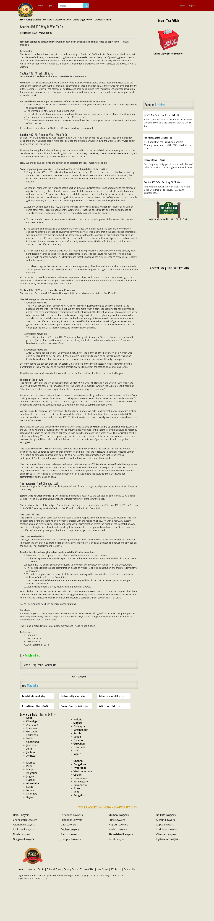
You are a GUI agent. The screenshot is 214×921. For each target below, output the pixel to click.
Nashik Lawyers (118, 829)
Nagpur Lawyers (118, 824)
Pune (29, 766)
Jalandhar (32, 745)
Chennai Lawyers (166, 834)
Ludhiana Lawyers (167, 829)
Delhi (29, 717)
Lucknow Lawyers (23, 829)
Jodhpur (31, 752)
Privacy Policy (71, 869)
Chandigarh (33, 721)
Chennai (78, 761)
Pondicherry (80, 781)
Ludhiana (78, 750)
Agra (29, 748)
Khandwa (31, 793)
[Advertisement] (168, 78)
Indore (30, 790)
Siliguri (77, 723)
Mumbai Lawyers (119, 815)
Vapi (76, 792)
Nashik (30, 780)
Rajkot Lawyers (70, 834)
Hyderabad (79, 767)
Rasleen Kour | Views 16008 (37, 32)
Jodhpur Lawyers (71, 839)
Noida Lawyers (21, 834)
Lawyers (30, 869)
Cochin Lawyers (70, 829)
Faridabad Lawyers (72, 815)
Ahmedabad (33, 783)
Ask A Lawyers (79, 676)
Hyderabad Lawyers (168, 839)
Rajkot (30, 797)
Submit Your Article (168, 20)
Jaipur (77, 754)
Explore (50, 5)
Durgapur (79, 726)
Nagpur (31, 769)
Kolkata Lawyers (166, 815)
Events (40, 869)
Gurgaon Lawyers (23, 839)
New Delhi (79, 747)
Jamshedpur (80, 729)
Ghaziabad (32, 742)
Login (182, 5)
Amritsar (31, 755)
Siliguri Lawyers (165, 820)
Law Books (102, 869)
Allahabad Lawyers (24, 824)
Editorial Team (54, 869)
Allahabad (32, 724)
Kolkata (77, 719)
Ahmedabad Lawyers (121, 834)
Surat (29, 786)
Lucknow (31, 728)
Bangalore (79, 764)
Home (40, 5)
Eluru (76, 788)
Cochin (77, 774)
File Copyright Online (30, 19)
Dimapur (78, 740)
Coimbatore (80, 778)
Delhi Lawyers (21, 815)
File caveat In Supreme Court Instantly (168, 268)
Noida (29, 738)
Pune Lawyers (117, 820)
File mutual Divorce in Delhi (57, 19)
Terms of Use (87, 869)
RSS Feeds (116, 869)
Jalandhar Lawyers (71, 820)
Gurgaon (31, 731)
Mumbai (31, 762)
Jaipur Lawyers (165, 824)
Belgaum (31, 773)
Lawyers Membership (158, 219)
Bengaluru (79, 795)
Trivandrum (80, 785)
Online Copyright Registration (168, 53)
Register (192, 5)
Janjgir (77, 736)
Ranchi (77, 733)
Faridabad (32, 735)
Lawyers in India (102, 19)
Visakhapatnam (82, 771)
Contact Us (129, 869)
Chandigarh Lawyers (25, 820)
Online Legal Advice (82, 19)
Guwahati (79, 743)
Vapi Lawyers (68, 824)
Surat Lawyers (117, 839)
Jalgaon (30, 776)
